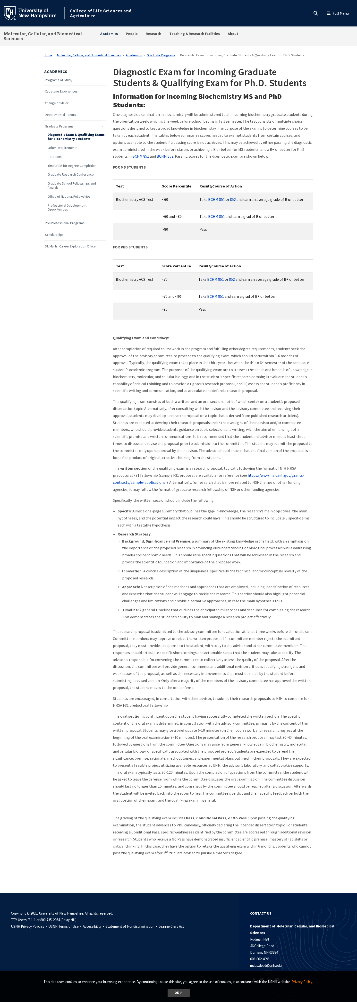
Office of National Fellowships (69, 197)
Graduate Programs (161, 55)
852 (233, 199)
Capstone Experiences (61, 91)
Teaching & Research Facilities (194, 33)
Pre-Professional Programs (65, 223)
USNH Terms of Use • (65, 926)
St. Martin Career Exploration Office (70, 246)
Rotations (55, 157)
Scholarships (54, 235)
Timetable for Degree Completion (72, 166)
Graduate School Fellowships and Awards (72, 185)
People (132, 33)
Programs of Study (58, 80)
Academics (109, 33)
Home (48, 55)
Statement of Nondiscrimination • (132, 926)
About (233, 33)
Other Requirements (62, 148)
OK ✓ (179, 993)
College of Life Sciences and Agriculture (101, 13)
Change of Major (56, 103)
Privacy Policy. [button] (302, 981)
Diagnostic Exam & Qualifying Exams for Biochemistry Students (76, 137)
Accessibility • (94, 926)
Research (153, 33)
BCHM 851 (140, 156)
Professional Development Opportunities (67, 208)
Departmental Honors (60, 115)
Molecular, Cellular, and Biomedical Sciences (43, 36)
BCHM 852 (165, 156)
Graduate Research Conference (71, 174)
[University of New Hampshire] (34, 12)
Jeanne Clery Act (171, 926)
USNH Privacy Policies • (29, 926)
